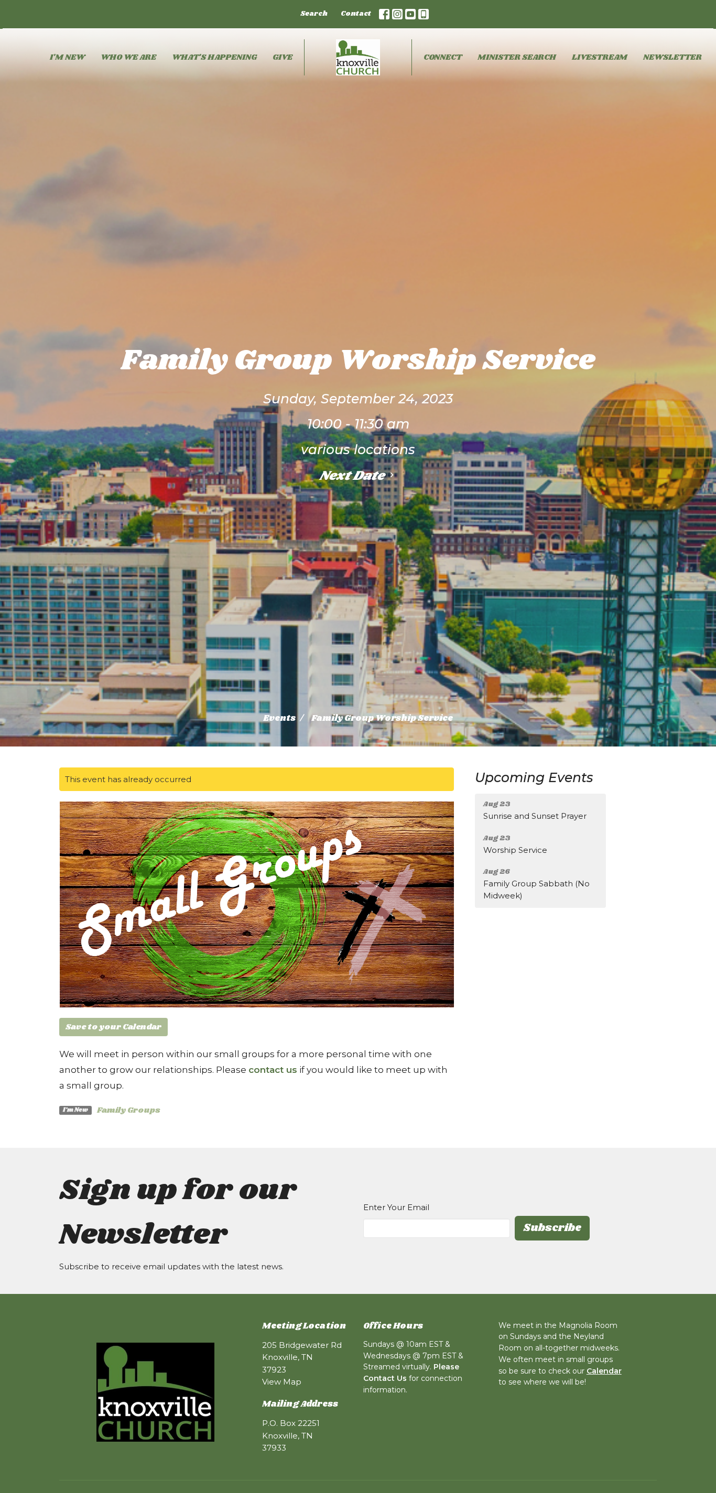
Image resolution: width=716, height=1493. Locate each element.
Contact (356, 14)
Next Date (353, 476)
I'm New (67, 57)
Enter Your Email (396, 1207)
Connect (443, 57)
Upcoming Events (534, 777)
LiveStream (599, 57)
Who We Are (128, 57)
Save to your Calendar (113, 1027)
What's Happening (214, 57)
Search (314, 14)
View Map (281, 1382)
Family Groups (128, 1110)
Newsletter (672, 57)
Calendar (604, 1371)
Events (279, 718)
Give (282, 57)
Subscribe (552, 1228)
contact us (272, 1069)
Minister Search (517, 57)
